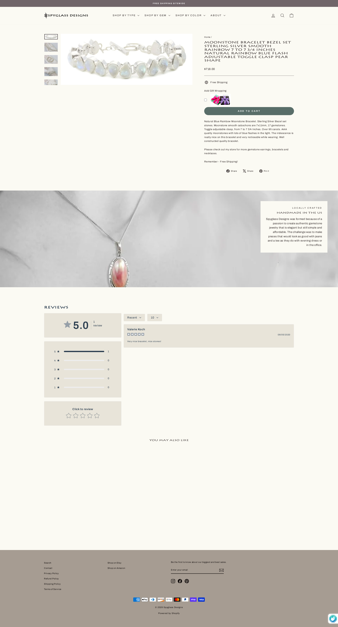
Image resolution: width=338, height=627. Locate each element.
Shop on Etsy (114, 563)
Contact (48, 568)
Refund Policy (51, 579)
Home (207, 37)
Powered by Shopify (169, 613)
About (217, 15)
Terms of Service (52, 589)
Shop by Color (189, 15)
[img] (135, 335)
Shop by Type (125, 15)
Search (47, 563)
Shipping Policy (52, 584)
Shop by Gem (156, 15)
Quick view (73, 506)
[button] (82, 351)
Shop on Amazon (116, 568)
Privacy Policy (51, 573)
